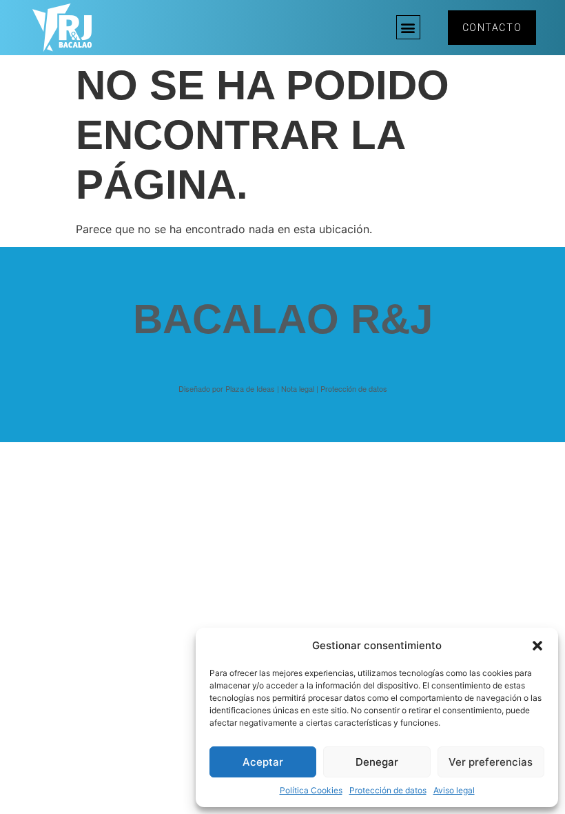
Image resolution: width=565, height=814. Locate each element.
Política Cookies (311, 790)
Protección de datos (388, 790)
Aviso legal (454, 790)
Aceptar (263, 761)
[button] (537, 646)
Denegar (377, 761)
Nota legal (297, 388)
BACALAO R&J (283, 319)
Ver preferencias (491, 761)
